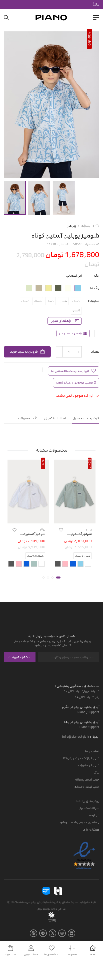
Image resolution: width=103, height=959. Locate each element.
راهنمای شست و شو (70, 333)
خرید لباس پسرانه (87, 780)
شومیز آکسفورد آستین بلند (73, 534)
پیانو (89, 529)
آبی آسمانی (74, 275)
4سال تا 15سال (35, 556)
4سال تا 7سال (82, 556)
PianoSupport (89, 727)
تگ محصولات (28, 418)
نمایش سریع (75, 518)
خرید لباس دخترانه (86, 787)
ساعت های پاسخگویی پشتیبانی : (77, 686)
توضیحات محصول (85, 418)
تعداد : (94, 351)
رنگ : (95, 275)
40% (89, 35)
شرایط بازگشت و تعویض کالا (81, 758)
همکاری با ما (90, 829)
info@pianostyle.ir (76, 737)
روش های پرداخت (87, 801)
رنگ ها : (93, 288)
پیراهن (71, 225)
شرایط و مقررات (88, 765)
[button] (58, 577)
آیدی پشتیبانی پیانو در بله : (81, 722)
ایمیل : (94, 737)
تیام (40, 909)
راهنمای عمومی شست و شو (79, 822)
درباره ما (93, 815)
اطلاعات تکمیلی (55, 418)
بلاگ (96, 772)
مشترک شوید (21, 657)
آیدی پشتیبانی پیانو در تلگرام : (79, 707)
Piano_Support (88, 712)
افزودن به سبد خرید (24, 351)
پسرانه (85, 225)
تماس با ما (92, 751)
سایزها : (93, 300)
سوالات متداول (89, 808)
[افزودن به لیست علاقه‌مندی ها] (61, 530)
